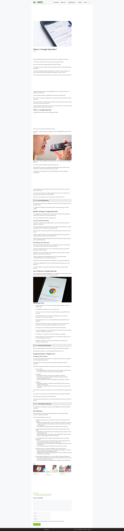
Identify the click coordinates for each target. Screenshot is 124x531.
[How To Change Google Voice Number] (65, 468)
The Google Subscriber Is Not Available (38, 472)
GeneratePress (46, 529)
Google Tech (62, 2)
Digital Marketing (71, 2)
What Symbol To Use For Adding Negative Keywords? (43, 494)
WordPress (80, 2)
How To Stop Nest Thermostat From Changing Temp (42, 495)
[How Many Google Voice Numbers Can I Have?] (52, 468)
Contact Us (89, 529)
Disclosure (85, 529)
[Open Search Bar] (89, 2)
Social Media (56, 2)
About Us (75, 529)
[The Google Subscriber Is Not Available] (39, 468)
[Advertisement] (52, 14)
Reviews (85, 2)
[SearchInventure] (38, 2)
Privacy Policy (80, 529)
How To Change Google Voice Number (65, 472)
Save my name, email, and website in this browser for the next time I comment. (49, 521)
